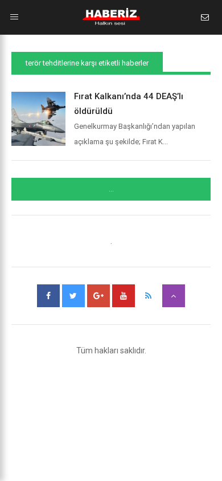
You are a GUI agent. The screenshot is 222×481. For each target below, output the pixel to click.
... (111, 189)
